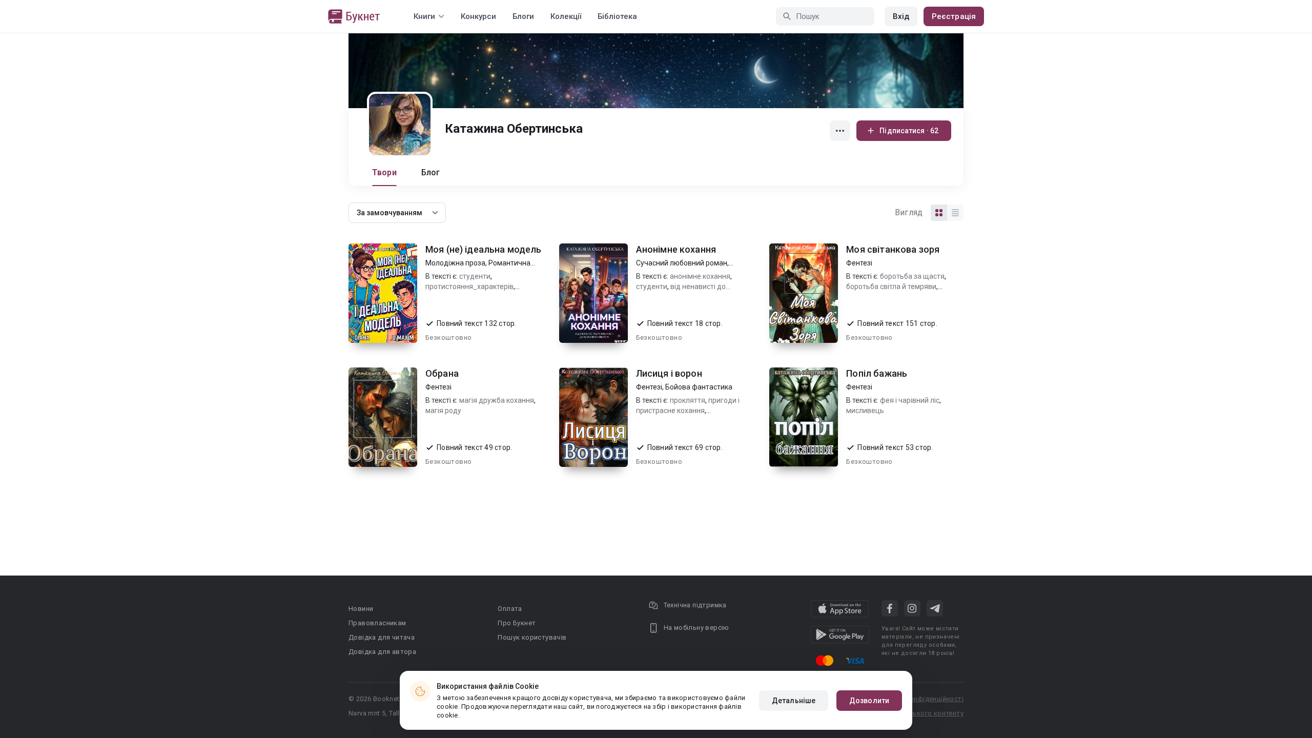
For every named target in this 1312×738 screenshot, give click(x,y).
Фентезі (859, 263)
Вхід (901, 16)
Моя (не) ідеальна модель (483, 249)
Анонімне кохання (676, 249)
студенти (474, 276)
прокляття (687, 400)
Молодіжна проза (455, 263)
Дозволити (869, 700)
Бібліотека (617, 16)
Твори (384, 172)
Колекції (565, 16)
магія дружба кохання (496, 400)
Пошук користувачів (532, 637)
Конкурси (478, 16)
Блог (430, 172)
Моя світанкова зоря (892, 249)
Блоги (523, 16)
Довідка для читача (381, 637)
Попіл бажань (876, 373)
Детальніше (793, 700)
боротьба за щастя (912, 276)
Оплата (510, 608)
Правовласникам (377, 623)
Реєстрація (954, 16)
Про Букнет (517, 623)
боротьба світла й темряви (891, 286)
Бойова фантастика (698, 387)
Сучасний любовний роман (681, 263)
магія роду (443, 410)
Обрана (442, 373)
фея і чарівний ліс (909, 400)
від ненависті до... (700, 286)
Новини (360, 608)
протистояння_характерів (469, 286)
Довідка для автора (382, 651)
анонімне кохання (700, 276)
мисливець (865, 410)
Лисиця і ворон (669, 373)
